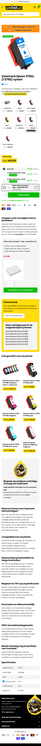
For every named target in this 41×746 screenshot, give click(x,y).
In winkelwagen (24, 195)
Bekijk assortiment (3, 7)
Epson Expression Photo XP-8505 (17, 334)
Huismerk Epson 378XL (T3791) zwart (31, 382)
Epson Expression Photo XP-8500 (17, 331)
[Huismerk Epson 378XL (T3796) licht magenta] (30, 432)
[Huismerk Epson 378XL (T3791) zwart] (31, 369)
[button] (20, 169)
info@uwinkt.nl (9, 712)
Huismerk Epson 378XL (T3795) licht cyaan (11, 445)
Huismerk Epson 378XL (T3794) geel (31, 414)
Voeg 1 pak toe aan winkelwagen (20, 290)
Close (20, 717)
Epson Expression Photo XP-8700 (17, 344)
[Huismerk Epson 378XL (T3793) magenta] (11, 402)
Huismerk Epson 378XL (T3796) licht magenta (30, 445)
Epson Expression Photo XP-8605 (17, 339)
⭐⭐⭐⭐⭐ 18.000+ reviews (20, 1)
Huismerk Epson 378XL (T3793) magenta (11, 414)
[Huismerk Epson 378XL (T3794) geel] (31, 402)
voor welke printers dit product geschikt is (16, 91)
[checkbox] (20, 187)
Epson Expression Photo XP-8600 (17, 336)
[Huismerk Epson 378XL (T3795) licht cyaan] (11, 433)
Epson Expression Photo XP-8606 (17, 341)
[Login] (35, 7)
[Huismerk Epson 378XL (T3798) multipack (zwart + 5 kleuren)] (11, 369)
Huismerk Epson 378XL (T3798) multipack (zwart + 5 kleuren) (11, 383)
